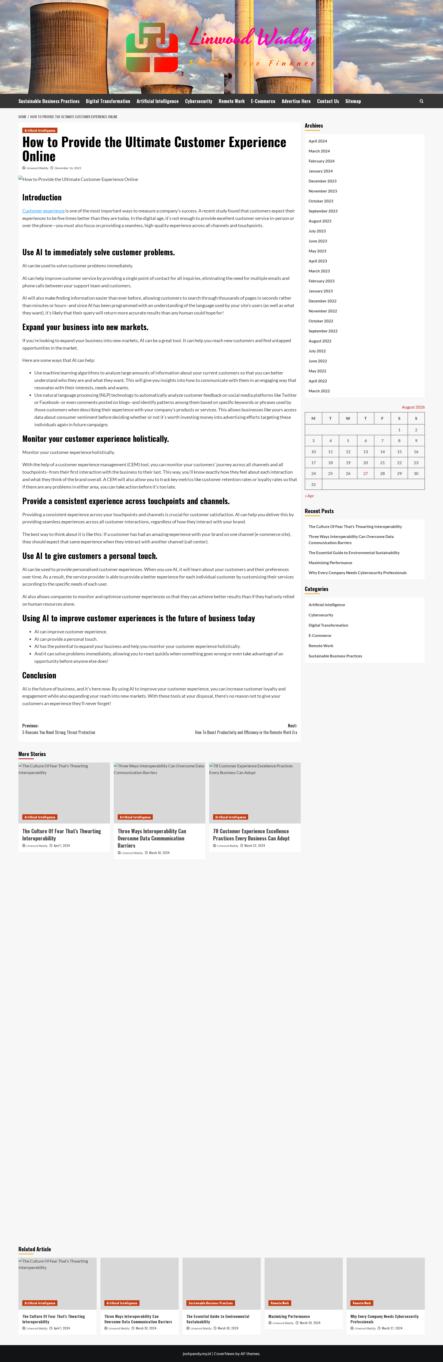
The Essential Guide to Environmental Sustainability (354, 552)
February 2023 (322, 281)
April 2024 (318, 141)
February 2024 (322, 161)
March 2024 (319, 151)
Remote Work (232, 101)
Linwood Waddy (37, 168)
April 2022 (318, 381)
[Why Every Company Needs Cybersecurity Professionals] (386, 1284)
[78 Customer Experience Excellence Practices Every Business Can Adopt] (255, 793)
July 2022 (317, 351)
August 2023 (320, 221)
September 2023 (323, 211)
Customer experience (43, 211)
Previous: (58, 729)
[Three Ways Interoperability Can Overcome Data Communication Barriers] (159, 793)
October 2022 (321, 321)
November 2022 (323, 311)
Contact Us (328, 101)
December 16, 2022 (68, 168)
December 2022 (323, 301)
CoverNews (224, 1353)
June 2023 (318, 241)
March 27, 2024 (392, 1328)
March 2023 (319, 271)
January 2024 (321, 171)
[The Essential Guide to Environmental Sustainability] (222, 1284)
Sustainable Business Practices (48, 101)
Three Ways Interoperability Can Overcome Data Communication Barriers (152, 838)
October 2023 (321, 201)
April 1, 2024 (62, 845)
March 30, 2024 (159, 852)
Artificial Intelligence (158, 101)
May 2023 (317, 251)
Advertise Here (296, 101)
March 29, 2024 (310, 1322)
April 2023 (318, 261)
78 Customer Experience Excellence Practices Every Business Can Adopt (251, 834)
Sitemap (353, 101)
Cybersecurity (198, 101)
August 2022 (320, 341)
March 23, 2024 (255, 845)
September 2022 (323, 331)
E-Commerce (263, 101)
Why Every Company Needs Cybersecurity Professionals (358, 572)
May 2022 (317, 371)
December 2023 (323, 181)
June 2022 (318, 361)
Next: (246, 729)
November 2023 (323, 191)
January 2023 (321, 291)
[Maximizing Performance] (304, 1284)
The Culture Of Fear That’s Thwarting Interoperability (61, 834)
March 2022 (319, 391)
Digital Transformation (108, 101)
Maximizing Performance (330, 562)
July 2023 (317, 231)
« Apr (309, 495)
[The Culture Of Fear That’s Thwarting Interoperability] (64, 793)
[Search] (421, 101)
